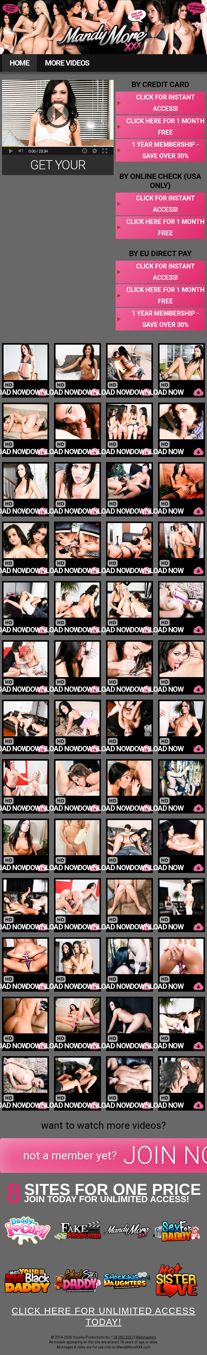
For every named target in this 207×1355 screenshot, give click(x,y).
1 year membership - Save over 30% (165, 150)
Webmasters (146, 1337)
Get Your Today (54, 166)
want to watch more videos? (103, 1125)
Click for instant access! (165, 103)
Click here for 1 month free (165, 126)
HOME (19, 62)
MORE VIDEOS (67, 62)
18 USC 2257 (123, 1337)
